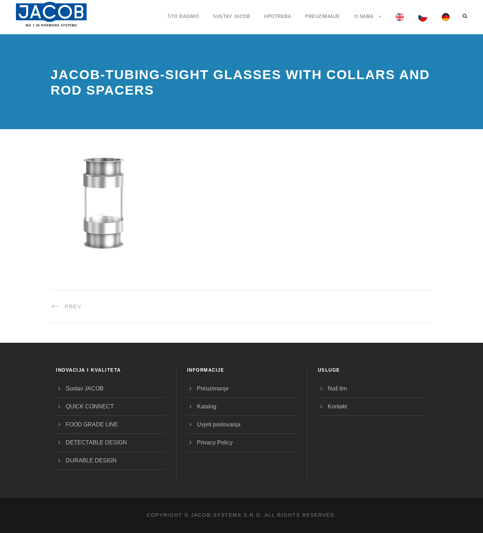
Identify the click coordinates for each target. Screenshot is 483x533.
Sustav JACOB (231, 16)
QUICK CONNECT (90, 406)
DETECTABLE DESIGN (96, 442)
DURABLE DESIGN (91, 460)
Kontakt (337, 406)
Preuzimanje (322, 16)
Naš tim (337, 388)
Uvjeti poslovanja (218, 424)
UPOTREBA (277, 16)
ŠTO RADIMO (183, 16)
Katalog (206, 406)
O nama (364, 16)
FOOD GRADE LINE (92, 424)
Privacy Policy (215, 442)
